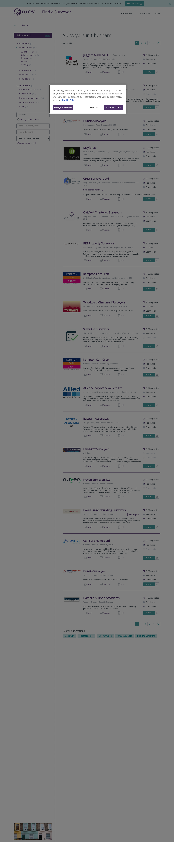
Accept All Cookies (113, 107)
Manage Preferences (63, 107)
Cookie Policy (69, 100)
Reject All (94, 107)
